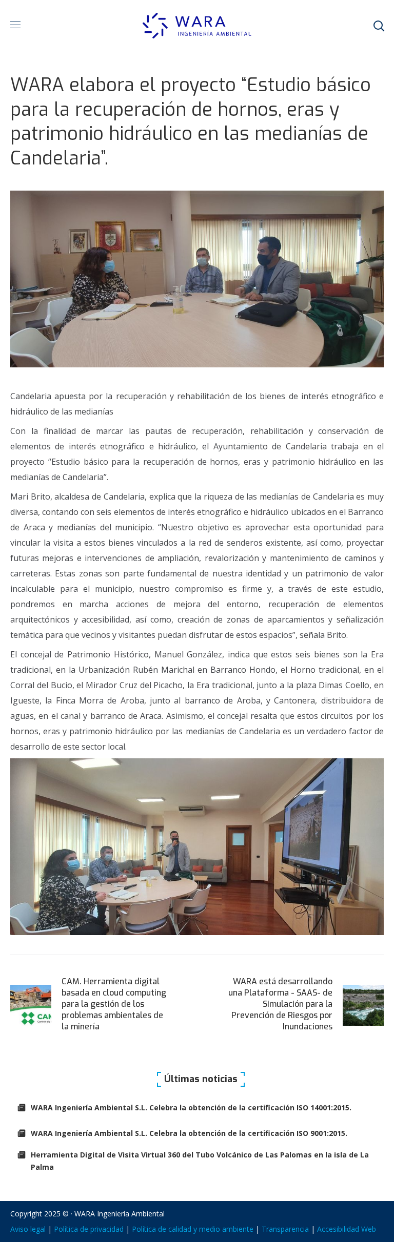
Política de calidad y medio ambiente (192, 1229)
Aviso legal (28, 1229)
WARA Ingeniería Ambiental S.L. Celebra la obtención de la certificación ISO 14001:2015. (191, 1107)
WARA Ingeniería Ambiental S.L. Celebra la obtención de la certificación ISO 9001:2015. (189, 1133)
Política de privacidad (89, 1229)
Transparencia (285, 1229)
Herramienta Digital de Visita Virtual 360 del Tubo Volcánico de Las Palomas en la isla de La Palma (200, 1161)
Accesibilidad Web (346, 1229)
